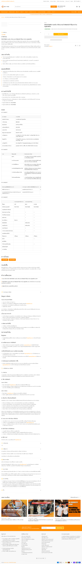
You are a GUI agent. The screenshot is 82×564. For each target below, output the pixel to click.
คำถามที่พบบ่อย (24, 543)
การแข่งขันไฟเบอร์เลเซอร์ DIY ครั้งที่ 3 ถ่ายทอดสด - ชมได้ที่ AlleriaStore (41, 14)
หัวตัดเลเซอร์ (44, 543)
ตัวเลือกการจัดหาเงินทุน (60, 1)
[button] (56, 37)
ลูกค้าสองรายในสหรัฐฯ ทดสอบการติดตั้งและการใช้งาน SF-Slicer (12, 519)
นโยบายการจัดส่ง (53, 1)
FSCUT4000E (12, 259)
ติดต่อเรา (72, 1)
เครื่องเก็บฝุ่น (44, 549)
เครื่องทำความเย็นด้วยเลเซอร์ (47, 546)
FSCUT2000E (4, 259)
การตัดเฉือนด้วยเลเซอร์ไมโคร (26, 552)
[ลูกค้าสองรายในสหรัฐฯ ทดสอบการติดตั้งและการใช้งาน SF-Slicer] (14, 508)
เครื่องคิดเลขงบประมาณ (25, 548)
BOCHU (45, 22)
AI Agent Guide (24, 554)
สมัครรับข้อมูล (59, 527)
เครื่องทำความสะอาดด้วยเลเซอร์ (47, 539)
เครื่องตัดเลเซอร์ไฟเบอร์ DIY (26, 549)
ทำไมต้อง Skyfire (24, 545)
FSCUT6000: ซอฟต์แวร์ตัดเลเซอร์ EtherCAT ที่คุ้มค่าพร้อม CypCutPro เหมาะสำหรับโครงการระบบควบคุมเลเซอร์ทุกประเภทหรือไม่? (20, 282)
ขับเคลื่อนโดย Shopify (12, 562)
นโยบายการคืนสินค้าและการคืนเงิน (27, 539)
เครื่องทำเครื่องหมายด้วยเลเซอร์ (47, 540)
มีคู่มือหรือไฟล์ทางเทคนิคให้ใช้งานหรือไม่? (10, 286)
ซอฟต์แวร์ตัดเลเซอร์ (45, 545)
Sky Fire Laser (6, 562)
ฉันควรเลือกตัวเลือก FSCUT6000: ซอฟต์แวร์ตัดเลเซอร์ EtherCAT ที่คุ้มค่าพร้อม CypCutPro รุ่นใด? (19, 278)
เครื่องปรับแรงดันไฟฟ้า (46, 551)
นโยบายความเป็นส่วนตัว (25, 536)
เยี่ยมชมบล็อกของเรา (74, 497)
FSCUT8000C (13, 102)
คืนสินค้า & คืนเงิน (46, 1)
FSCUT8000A (13, 104)
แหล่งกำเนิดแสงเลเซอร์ (46, 542)
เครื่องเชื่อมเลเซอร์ (45, 537)
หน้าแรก (2, 17)
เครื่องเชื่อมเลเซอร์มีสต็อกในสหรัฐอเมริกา (7, 1)
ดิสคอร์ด (23, 546)
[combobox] (35, 6)
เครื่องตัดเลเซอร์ (44, 536)
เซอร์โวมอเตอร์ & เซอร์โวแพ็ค (47, 552)
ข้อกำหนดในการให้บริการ (26, 537)
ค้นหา (54, 6)
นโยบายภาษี (67, 1)
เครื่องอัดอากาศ (44, 548)
